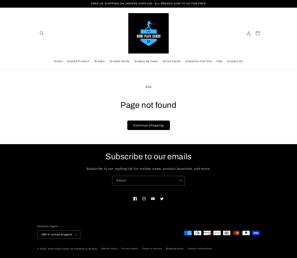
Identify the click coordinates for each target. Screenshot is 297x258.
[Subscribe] (180, 180)
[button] (41, 33)
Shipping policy (175, 248)
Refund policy (109, 248)
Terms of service (152, 248)
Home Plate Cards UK (60, 249)
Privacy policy (130, 248)
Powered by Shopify (86, 249)
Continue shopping (148, 125)
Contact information (200, 248)
